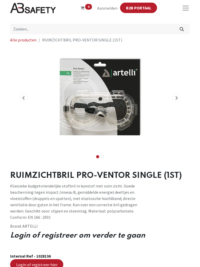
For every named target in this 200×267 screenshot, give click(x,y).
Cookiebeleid (172, 243)
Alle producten (23, 40)
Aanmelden (107, 8)
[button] (23, 97)
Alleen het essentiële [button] (146, 259)
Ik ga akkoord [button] (177, 259)
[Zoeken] (182, 29)
